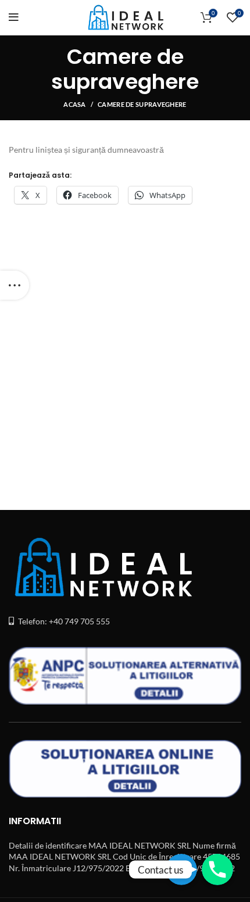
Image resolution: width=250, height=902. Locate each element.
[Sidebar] (14, 285)
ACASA (74, 104)
